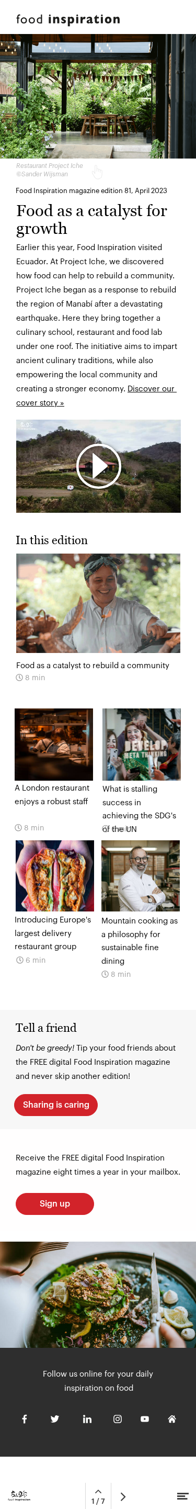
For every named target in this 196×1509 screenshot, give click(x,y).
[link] (54, 775)
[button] (98, 466)
